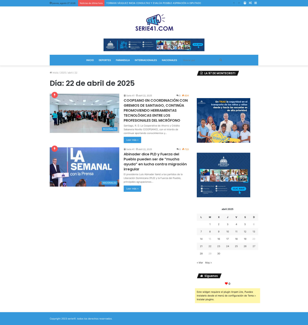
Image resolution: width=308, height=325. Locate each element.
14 (201, 238)
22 (210, 246)
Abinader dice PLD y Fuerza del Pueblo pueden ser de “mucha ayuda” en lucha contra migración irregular (155, 162)
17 (227, 238)
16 (218, 238)
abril (70, 72)
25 (236, 246)
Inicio (55, 72)
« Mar (200, 262)
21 (201, 246)
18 (236, 238)
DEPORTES (105, 60)
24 (227, 246)
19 (245, 238)
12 (245, 231)
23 (218, 246)
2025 (63, 72)
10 (227, 231)
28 (201, 253)
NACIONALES (169, 60)
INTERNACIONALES (146, 60)
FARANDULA (123, 60)
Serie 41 (130, 95)
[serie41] (154, 22)
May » (208, 262)
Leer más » (132, 139)
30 (218, 253)
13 (254, 231)
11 (236, 231)
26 (245, 246)
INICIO (90, 60)
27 (254, 246)
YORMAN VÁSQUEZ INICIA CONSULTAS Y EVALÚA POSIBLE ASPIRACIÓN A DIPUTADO (153, 3)
